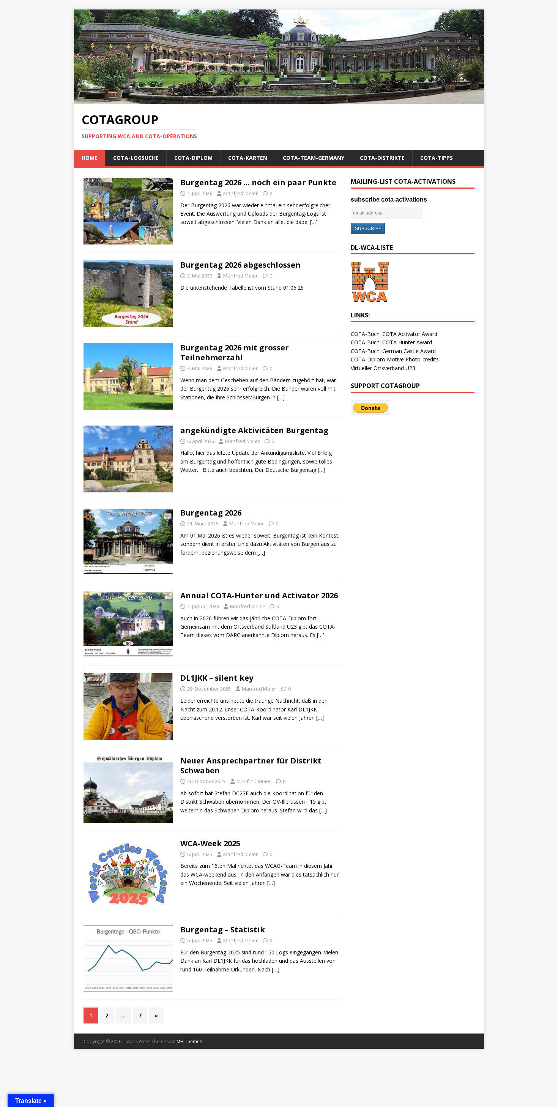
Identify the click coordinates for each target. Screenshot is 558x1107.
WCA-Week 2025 (210, 843)
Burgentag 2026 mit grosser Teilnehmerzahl (234, 352)
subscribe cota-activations (389, 199)
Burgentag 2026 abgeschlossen (240, 265)
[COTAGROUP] (279, 99)
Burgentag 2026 (210, 513)
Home (90, 157)
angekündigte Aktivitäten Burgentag (254, 430)
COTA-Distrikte (382, 157)
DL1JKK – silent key (216, 678)
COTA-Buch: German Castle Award (393, 351)
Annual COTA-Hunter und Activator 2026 (259, 595)
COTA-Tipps (436, 157)
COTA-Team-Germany (313, 157)
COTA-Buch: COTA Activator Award (394, 333)
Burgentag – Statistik (222, 929)
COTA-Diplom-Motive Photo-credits (395, 359)
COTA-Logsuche (136, 157)
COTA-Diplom (193, 157)
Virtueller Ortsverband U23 (383, 368)
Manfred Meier (240, 193)
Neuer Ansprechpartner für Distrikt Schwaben (251, 765)
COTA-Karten (247, 157)
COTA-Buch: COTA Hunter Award (391, 342)
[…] (314, 222)
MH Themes (189, 1041)
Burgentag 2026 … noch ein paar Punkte (258, 182)
